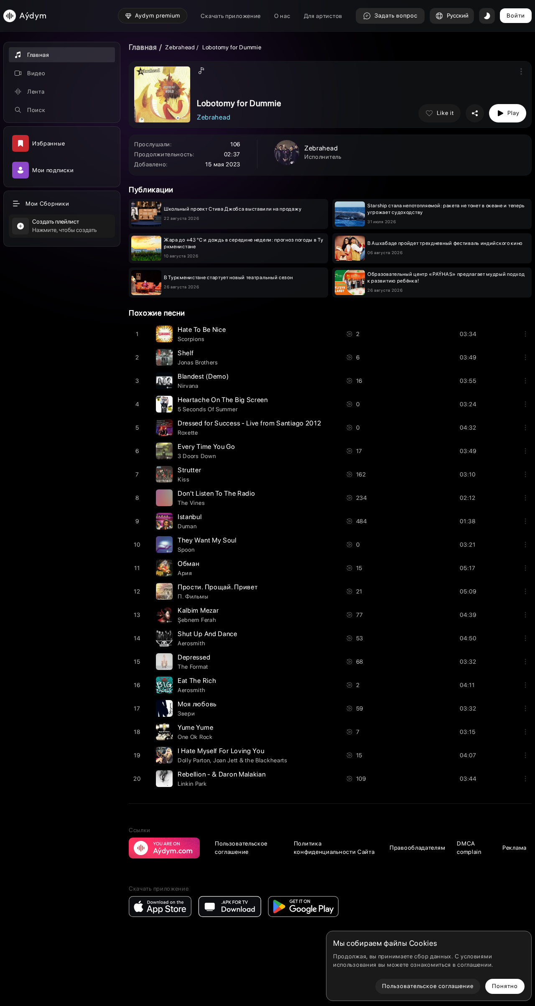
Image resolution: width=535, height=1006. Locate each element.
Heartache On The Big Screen (223, 400)
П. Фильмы (193, 596)
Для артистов (323, 16)
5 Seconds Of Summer (207, 409)
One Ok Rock (195, 736)
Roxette (188, 432)
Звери (186, 713)
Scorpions (191, 339)
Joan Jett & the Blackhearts (250, 760)
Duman (187, 526)
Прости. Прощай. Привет (217, 587)
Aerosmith (191, 643)
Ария (185, 573)
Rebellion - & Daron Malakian (222, 774)
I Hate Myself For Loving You (221, 751)
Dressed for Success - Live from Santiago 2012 (249, 423)
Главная (143, 47)
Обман (189, 564)
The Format (193, 666)
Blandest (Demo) (203, 376)
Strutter (189, 470)
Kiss (184, 479)
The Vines (191, 502)
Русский (458, 15)
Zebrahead (180, 47)
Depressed (194, 657)
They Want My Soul (207, 540)
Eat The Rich (197, 681)
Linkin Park (192, 783)
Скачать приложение (231, 16)
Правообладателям (417, 847)
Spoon (186, 549)
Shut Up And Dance (207, 634)
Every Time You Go (206, 447)
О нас (282, 16)
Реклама (514, 847)
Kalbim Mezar (198, 610)
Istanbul (190, 517)
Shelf (186, 353)
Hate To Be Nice (202, 330)
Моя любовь (197, 704)
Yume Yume (195, 727)
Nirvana (188, 385)
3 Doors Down (197, 456)
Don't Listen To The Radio (216, 493)
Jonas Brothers (198, 362)
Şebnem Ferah (197, 619)
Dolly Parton (194, 760)
